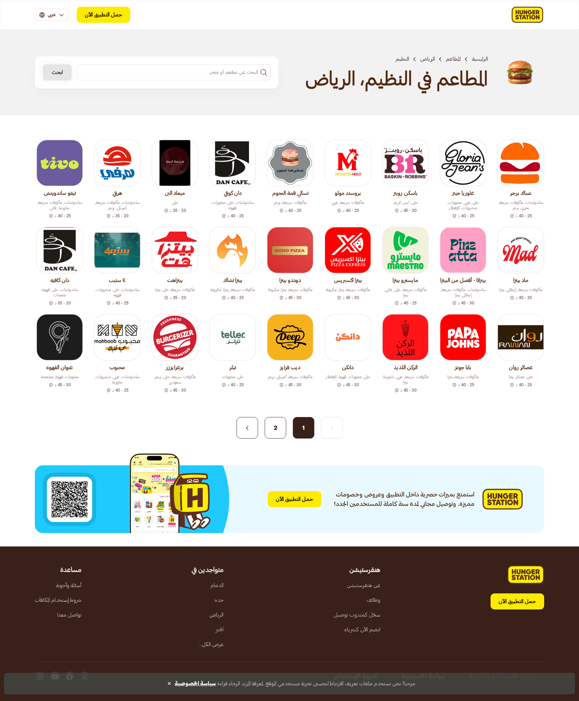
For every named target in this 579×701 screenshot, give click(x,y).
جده (218, 600)
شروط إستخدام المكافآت (58, 600)
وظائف (373, 600)
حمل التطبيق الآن (103, 14)
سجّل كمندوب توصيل (357, 615)
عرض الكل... (211, 644)
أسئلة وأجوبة (68, 585)
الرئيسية (480, 59)
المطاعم (453, 59)
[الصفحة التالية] (247, 428)
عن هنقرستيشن (363, 585)
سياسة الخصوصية (195, 683)
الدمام (216, 585)
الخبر (219, 629)
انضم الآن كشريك (362, 629)
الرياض (427, 59)
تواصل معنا (69, 615)
